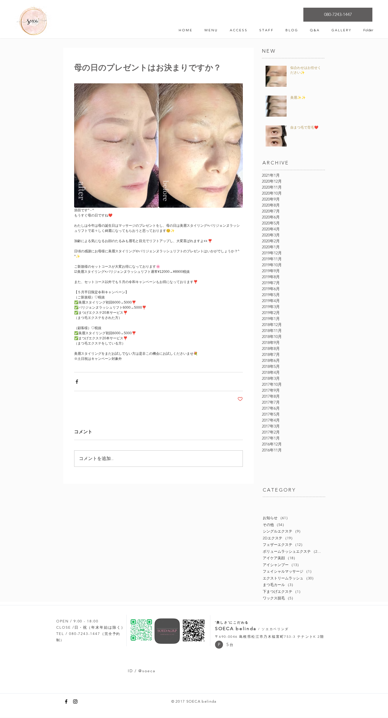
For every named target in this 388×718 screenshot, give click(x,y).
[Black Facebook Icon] (66, 701)
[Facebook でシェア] (77, 381)
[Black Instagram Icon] (75, 701)
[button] (219, 645)
